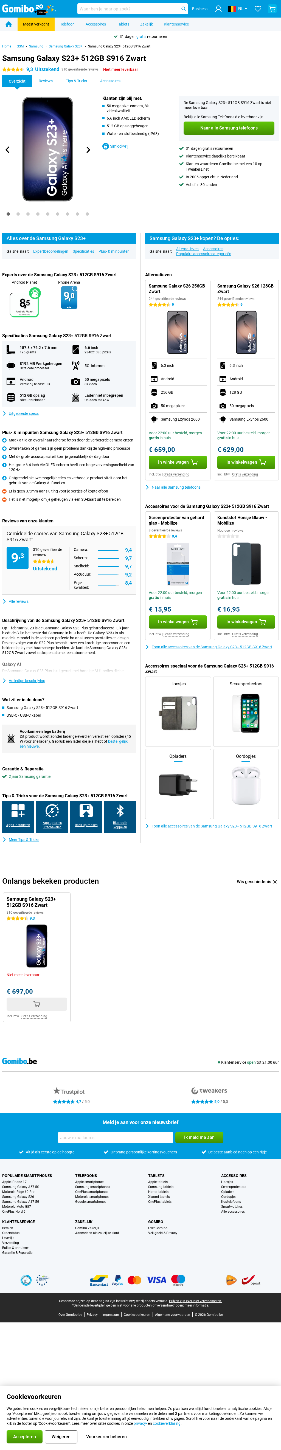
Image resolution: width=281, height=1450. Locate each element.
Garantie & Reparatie (17, 1253)
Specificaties (83, 251)
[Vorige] (7, 149)
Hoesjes (227, 1182)
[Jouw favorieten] (258, 8)
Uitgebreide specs (24, 413)
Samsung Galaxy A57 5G (20, 1187)
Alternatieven (187, 249)
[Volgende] (88, 149)
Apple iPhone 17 (14, 1182)
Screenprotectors (233, 1187)
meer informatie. (197, 1305)
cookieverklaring (167, 1423)
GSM (20, 46)
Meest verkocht (36, 24)
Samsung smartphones (92, 1187)
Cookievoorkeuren (137, 1315)
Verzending (10, 1243)
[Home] (9, 24)
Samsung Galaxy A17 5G (20, 1202)
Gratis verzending (176, 474)
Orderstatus (10, 1233)
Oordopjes (228, 1197)
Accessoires (96, 24)
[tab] (8, 214)
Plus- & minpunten (114, 251)
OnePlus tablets (160, 1202)
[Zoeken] (183, 8)
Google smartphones (90, 1202)
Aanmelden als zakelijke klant (97, 1233)
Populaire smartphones (27, 1175)
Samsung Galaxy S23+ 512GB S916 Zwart (119, 46)
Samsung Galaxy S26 (18, 1197)
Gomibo (155, 1222)
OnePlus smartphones (91, 1192)
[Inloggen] (218, 8)
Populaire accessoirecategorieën (203, 254)
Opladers (227, 1192)
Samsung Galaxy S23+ (66, 46)
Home (6, 46)
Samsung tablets (160, 1187)
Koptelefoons (231, 1202)
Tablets (123, 24)
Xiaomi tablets (159, 1197)
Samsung (36, 46)
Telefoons (86, 1175)
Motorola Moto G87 (16, 1207)
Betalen (7, 1228)
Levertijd (8, 1238)
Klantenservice (176, 24)
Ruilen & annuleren (16, 1248)
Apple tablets (158, 1182)
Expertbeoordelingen (50, 251)
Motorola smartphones (92, 1197)
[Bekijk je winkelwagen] (272, 8)
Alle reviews (19, 601)
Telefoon (67, 24)
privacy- (140, 1423)
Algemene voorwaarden (172, 1315)
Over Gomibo (157, 1228)
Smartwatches (232, 1207)
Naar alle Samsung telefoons (176, 487)
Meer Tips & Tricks (24, 839)
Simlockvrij (119, 146)
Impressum (110, 1315)
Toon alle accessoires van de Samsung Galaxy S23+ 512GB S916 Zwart (212, 647)
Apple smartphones (89, 1182)
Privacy (92, 1315)
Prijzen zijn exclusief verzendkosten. (195, 1301)
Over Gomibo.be (70, 1315)
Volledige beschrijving (27, 680)
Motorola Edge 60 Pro (18, 1192)
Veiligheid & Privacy (162, 1233)
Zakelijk (146, 24)
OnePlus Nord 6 (14, 1212)
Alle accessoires (233, 1212)
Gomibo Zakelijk (87, 1228)
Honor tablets (158, 1192)
